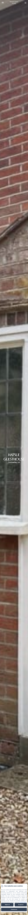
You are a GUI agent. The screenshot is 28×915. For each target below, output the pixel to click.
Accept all (20, 904)
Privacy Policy (23, 902)
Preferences (14, 909)
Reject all (7, 904)
